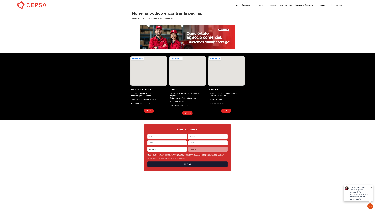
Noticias (273, 5)
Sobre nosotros (286, 5)
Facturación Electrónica (304, 5)
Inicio (236, 5)
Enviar (187, 164)
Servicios (260, 5)
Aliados (322, 5)
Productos (246, 5)
